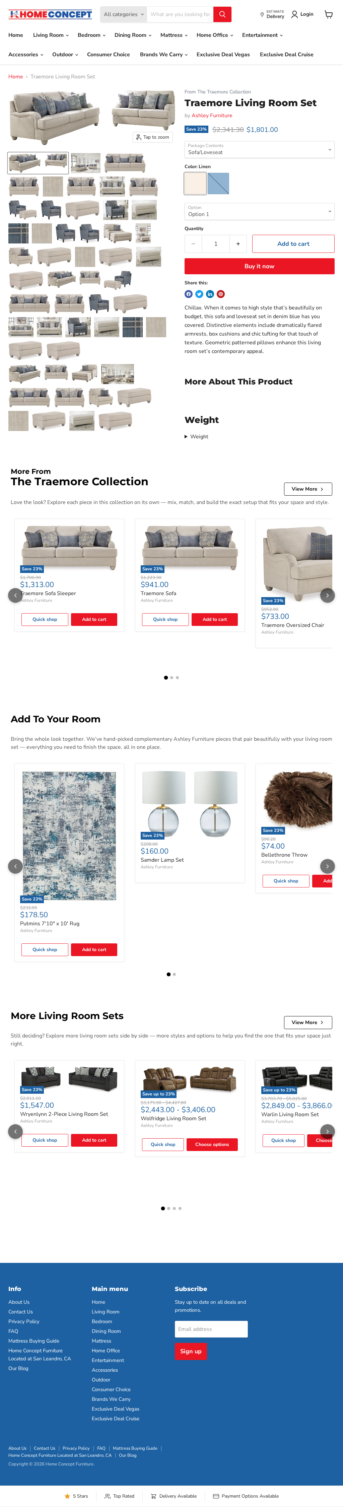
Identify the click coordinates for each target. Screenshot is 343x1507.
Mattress (172, 35)
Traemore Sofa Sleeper (48, 593)
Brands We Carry (162, 54)
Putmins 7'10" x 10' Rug (49, 923)
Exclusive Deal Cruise (287, 54)
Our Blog (18, 1368)
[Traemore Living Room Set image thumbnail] (38, 163)
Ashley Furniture (212, 115)
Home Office (213, 35)
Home (15, 35)
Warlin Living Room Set (290, 1114)
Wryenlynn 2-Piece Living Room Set (64, 1114)
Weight (199, 436)
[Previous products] (15, 595)
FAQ (13, 1331)
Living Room (49, 35)
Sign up (191, 1351)
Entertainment (260, 35)
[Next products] (327, 595)
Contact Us (20, 1311)
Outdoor (63, 54)
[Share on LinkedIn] (210, 294)
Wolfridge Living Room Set (173, 1118)
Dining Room (131, 35)
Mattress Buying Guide (33, 1341)
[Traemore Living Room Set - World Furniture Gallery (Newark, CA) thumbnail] (85, 163)
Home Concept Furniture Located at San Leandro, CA (60, 1455)
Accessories (24, 54)
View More (304, 489)
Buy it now (259, 266)
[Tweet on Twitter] (199, 294)
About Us (18, 1302)
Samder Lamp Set (162, 860)
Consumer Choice (108, 54)
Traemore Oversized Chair (292, 625)
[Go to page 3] (177, 677)
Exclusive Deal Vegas (223, 54)
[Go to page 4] (180, 1208)
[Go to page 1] (166, 678)
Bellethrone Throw (284, 855)
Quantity (194, 228)
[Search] (222, 14)
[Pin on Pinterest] (221, 294)
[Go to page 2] (171, 677)
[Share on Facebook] (189, 294)
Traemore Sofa (158, 593)
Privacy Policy (24, 1321)
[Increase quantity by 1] (238, 244)
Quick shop (44, 619)
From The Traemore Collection (218, 92)
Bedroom (90, 35)
